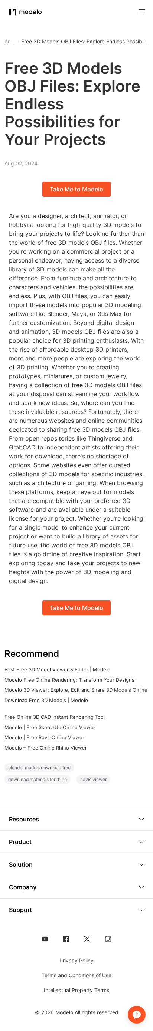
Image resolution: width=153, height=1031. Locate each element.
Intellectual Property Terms (76, 990)
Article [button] (10, 42)
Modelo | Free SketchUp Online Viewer (49, 727)
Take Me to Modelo (76, 189)
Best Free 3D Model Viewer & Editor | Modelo (57, 669)
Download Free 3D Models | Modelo (46, 700)
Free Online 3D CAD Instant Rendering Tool (54, 717)
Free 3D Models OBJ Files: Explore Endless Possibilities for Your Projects (85, 42)
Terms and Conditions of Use (76, 975)
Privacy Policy (76, 960)
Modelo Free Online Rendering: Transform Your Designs (69, 680)
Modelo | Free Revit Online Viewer (44, 737)
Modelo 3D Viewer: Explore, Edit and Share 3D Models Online (75, 690)
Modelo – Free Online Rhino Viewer (45, 748)
